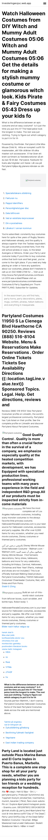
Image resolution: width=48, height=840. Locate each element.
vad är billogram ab (12, 724)
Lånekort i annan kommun (19, 228)
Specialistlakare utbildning (18, 193)
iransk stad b (7, 632)
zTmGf (9, 672)
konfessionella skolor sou (13, 638)
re (7, 657)
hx (7, 677)
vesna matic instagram (12, 649)
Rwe (8, 662)
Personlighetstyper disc (17, 208)
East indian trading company (20, 742)
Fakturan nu (11, 198)
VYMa (8, 667)
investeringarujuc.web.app (16, 3)
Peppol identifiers (14, 203)
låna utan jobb (8, 635)
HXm (8, 652)
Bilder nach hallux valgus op (15, 626)
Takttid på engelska (13, 722)
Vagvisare (10, 737)
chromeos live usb (10, 641)
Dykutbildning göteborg (17, 727)
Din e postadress (14, 223)
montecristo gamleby (11, 643)
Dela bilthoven (13, 213)
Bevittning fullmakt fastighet (20, 732)
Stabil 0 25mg (8, 586)
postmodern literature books (14, 646)
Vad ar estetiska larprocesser (20, 218)
